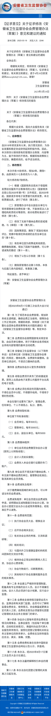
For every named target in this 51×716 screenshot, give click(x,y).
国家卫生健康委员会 (3, 693)
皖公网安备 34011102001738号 (34, 712)
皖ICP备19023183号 (14, 712)
